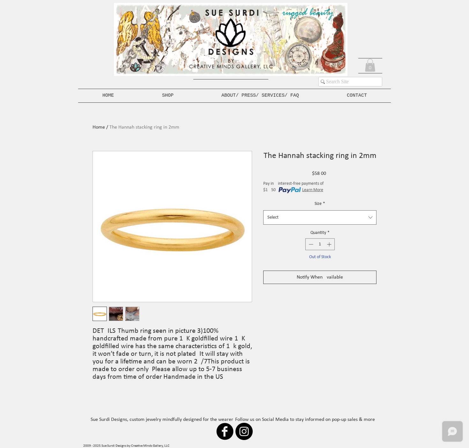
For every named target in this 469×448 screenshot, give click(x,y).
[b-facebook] (225, 431)
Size (320, 203)
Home (99, 127)
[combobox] (319, 217)
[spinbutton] (320, 244)
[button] (370, 65)
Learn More (312, 190)
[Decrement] (310, 244)
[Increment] (330, 244)
